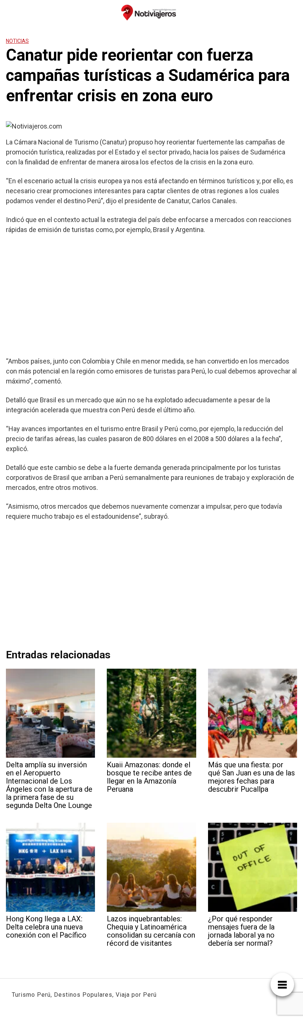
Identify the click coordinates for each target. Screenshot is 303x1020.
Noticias (17, 41)
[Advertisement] (151, 295)
